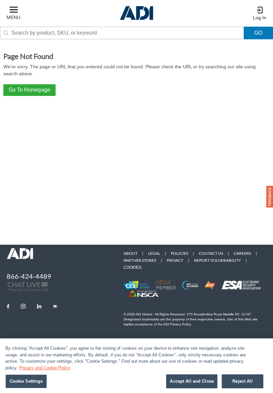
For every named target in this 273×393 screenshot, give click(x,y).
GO (258, 33)
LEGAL (154, 253)
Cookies (132, 267)
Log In (259, 17)
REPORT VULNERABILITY (217, 260)
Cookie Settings (26, 381)
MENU (13, 17)
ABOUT (130, 253)
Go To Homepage (29, 90)
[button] (269, 196)
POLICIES (179, 253)
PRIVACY (175, 260)
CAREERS (242, 253)
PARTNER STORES (140, 260)
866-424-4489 (29, 276)
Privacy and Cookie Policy (44, 367)
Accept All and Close (192, 381)
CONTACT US (211, 253)
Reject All (242, 381)
